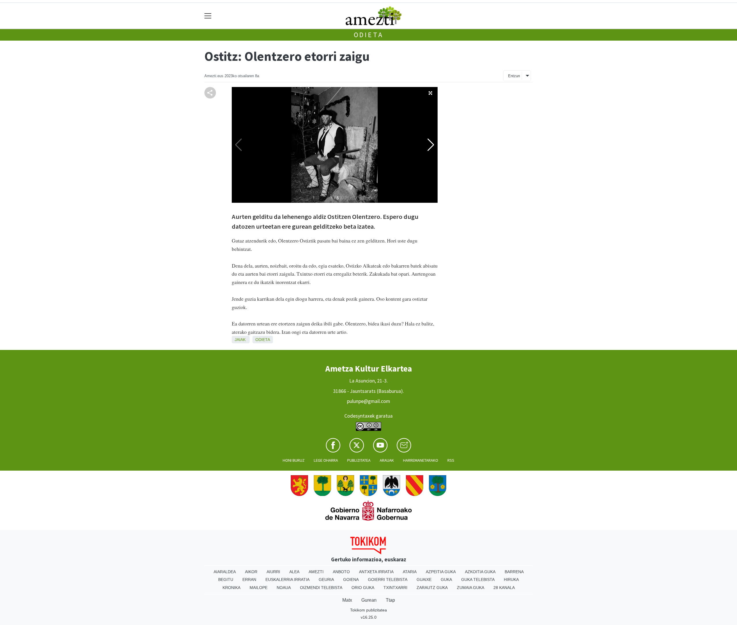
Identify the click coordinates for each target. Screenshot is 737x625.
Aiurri (273, 571)
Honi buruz (294, 460)
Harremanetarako (420, 460)
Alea (294, 571)
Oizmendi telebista (321, 587)
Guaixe (424, 579)
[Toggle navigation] (208, 16)
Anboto (341, 571)
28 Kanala (504, 587)
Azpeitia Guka (441, 571)
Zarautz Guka (432, 587)
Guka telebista (478, 579)
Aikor (251, 571)
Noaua (284, 587)
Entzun (514, 76)
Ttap (390, 600)
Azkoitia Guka (480, 571)
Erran (249, 579)
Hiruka (511, 579)
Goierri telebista (387, 579)
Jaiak (240, 339)
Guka (446, 579)
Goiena (351, 579)
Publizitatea (359, 460)
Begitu (225, 579)
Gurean (369, 600)
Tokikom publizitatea (368, 610)
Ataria (410, 571)
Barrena (514, 571)
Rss (450, 460)
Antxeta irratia (376, 571)
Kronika (231, 587)
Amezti (316, 571)
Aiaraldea (225, 571)
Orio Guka (363, 587)
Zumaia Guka (470, 587)
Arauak (387, 460)
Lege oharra (326, 460)
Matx (347, 600)
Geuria (326, 579)
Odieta (368, 34)
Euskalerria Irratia (287, 579)
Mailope (258, 587)
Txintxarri (395, 587)
